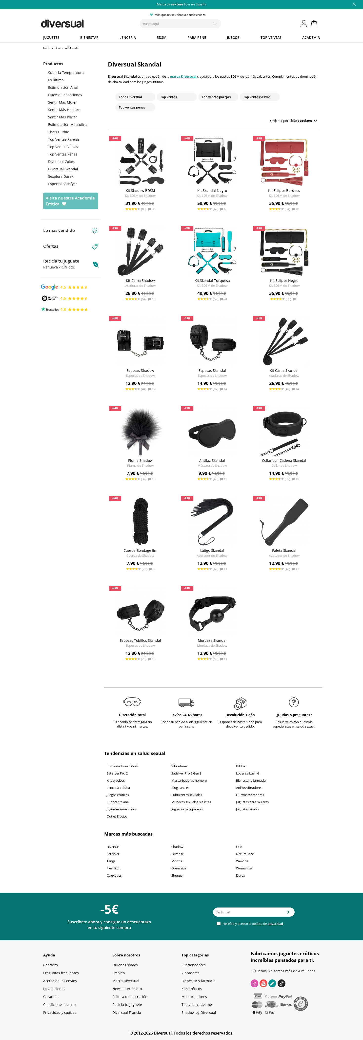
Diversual (113, 846)
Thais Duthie (58, 132)
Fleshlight (114, 868)
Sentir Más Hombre (64, 109)
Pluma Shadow (140, 460)
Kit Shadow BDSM (140, 190)
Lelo (239, 846)
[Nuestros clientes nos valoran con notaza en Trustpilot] (65, 309)
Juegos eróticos (118, 795)
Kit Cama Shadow (140, 280)
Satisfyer (113, 854)
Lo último (55, 80)
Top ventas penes (132, 107)
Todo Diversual (130, 97)
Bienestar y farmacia (251, 780)
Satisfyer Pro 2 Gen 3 (186, 773)
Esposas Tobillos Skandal (140, 640)
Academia (311, 37)
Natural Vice (245, 854)
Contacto (50, 965)
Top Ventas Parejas (64, 139)
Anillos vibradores (249, 787)
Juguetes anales (247, 809)
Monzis (176, 861)
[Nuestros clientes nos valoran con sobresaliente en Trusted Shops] (65, 298)
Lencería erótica (118, 787)
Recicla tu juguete (61, 263)
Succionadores (194, 965)
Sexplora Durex (60, 176)
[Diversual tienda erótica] (80, 22)
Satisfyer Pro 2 (117, 773)
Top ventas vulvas (256, 97)
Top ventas (271, 37)
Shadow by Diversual (199, 1012)
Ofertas (50, 246)
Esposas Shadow (140, 370)
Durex (240, 875)
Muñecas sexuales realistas (191, 802)
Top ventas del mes (198, 1004)
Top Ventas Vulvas (63, 146)
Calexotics (114, 875)
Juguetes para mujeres (252, 802)
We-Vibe (242, 861)
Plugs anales (180, 787)
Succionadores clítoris (123, 766)
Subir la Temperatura (66, 72)
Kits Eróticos (192, 988)
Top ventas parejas (216, 97)
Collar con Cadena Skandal (284, 460)
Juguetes (51, 37)
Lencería (128, 37)
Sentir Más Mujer (62, 102)
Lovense (177, 854)
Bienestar (89, 37)
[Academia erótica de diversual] (272, 983)
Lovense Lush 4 (247, 773)
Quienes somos (125, 965)
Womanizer (244, 868)
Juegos (233, 37)
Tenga (111, 861)
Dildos (240, 766)
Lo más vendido (59, 230)
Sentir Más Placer (62, 117)
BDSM (161, 37)
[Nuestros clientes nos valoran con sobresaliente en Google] (65, 287)
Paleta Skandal (284, 550)
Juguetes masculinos (122, 809)
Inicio (46, 48)
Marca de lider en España (181, 4)
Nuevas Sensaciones (65, 94)
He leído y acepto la (252, 923)
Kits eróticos (116, 780)
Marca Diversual (125, 980)
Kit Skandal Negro (212, 190)
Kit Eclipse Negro (284, 280)
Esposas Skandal (212, 370)
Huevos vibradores (250, 795)
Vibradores (179, 766)
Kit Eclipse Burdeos (284, 190)
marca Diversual (183, 76)
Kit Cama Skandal (284, 370)
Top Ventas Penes (62, 154)
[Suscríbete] (288, 913)
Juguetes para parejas (187, 809)
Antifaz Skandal (212, 460)
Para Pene (196, 37)
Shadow (177, 846)
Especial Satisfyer (62, 183)
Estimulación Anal (63, 87)
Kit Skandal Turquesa (212, 280)
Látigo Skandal (212, 550)
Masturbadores (194, 996)
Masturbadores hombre (189, 780)
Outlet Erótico (117, 816)
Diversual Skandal (63, 169)
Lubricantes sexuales (186, 795)
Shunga (176, 875)
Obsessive (178, 868)
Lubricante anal (118, 802)
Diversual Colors (61, 161)
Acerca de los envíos (60, 980)
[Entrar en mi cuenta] (304, 23)
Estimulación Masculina (67, 124)
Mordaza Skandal (212, 640)
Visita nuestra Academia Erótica (70, 201)
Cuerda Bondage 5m (140, 550)
